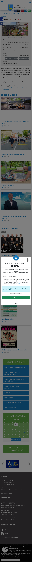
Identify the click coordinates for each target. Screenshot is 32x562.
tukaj (19, 283)
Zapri (16, 303)
